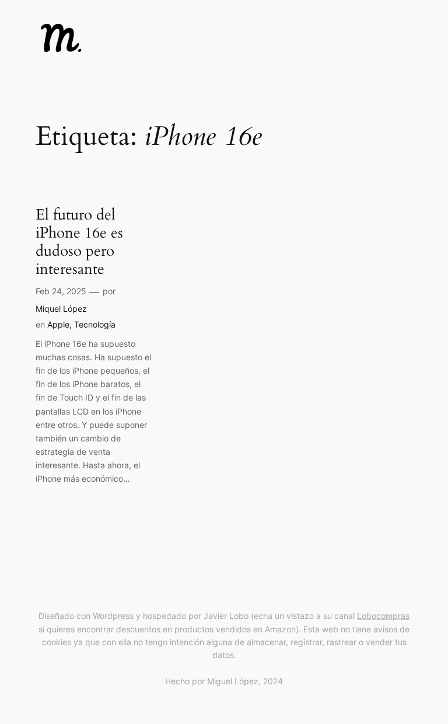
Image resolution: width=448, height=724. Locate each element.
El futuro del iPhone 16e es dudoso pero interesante (79, 242)
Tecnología (95, 324)
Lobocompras (383, 616)
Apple (58, 324)
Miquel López (61, 309)
